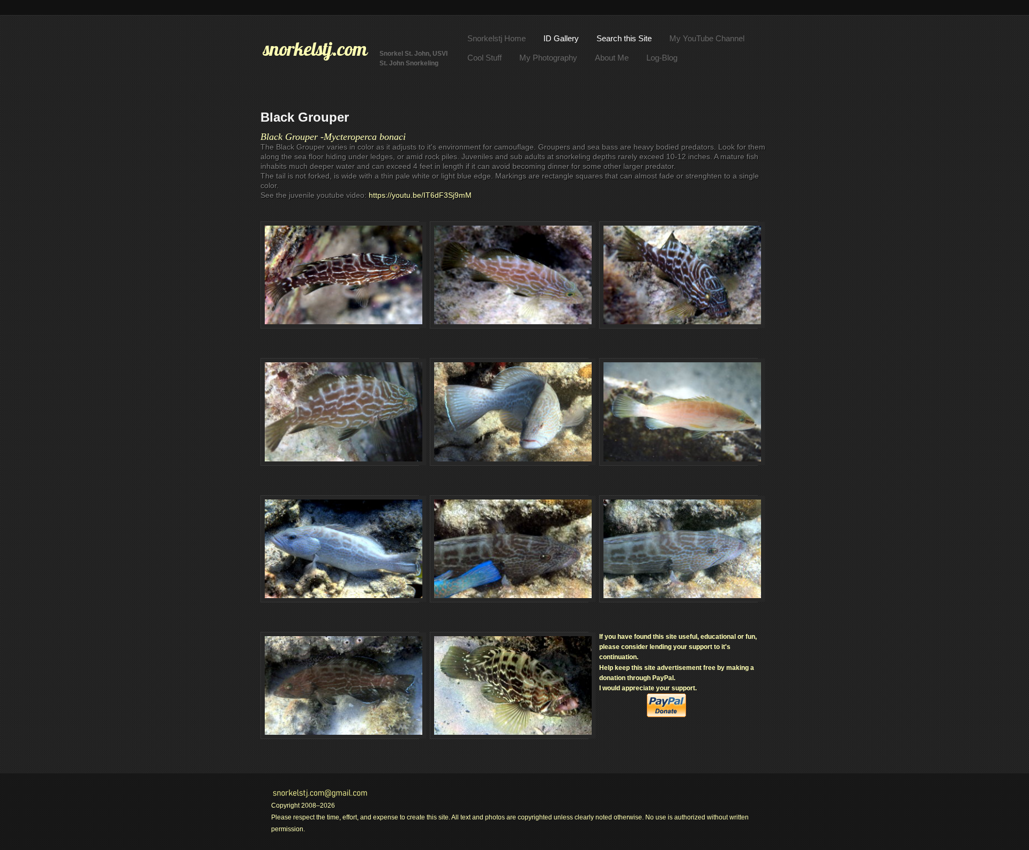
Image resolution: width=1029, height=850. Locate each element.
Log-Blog (661, 57)
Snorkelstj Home (496, 38)
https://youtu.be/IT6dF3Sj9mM (420, 195)
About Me (612, 57)
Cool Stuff (484, 57)
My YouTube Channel (706, 38)
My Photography (548, 57)
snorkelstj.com (315, 49)
